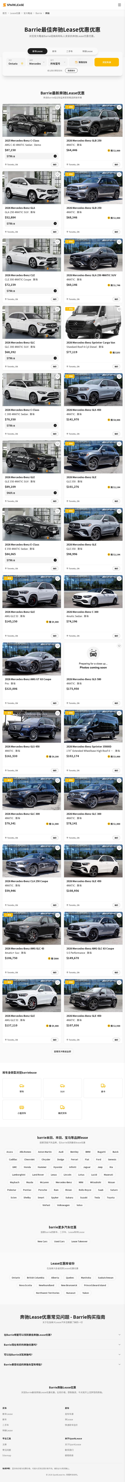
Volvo (79, 1205)
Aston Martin (45, 1151)
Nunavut (70, 1292)
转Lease (69, 1419)
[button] (55, 164)
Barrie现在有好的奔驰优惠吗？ (21, 1344)
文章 (4, 1444)
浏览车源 (106, 62)
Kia (111, 1167)
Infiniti (72, 1167)
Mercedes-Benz (64, 1182)
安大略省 (28, 13)
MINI (81, 1182)
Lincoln (67, 1174)
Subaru (69, 1197)
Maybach (14, 1182)
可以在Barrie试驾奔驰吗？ (19, 1354)
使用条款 (69, 1455)
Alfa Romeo (25, 1151)
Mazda (29, 1182)
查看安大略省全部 (62, 1051)
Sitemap (6, 1455)
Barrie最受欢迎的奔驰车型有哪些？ (23, 1364)
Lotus (81, 1174)
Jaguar (87, 1167)
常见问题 (6, 1449)
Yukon (85, 1292)
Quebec (70, 1277)
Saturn (114, 1189)
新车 (54, 51)
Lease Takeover (79, 1241)
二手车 (69, 51)
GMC (14, 1167)
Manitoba (86, 1277)
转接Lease (87, 51)
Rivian (68, 1189)
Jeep (100, 1167)
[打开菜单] (119, 5)
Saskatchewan (105, 1277)
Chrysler (46, 1159)
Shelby (27, 1197)
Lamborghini (18, 1174)
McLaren (44, 1182)
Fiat (87, 1159)
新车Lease (37, 51)
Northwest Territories (47, 1292)
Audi (61, 1151)
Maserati (108, 1174)
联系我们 (69, 1449)
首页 (4, 13)
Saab (100, 1189)
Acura (10, 1151)
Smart (41, 1197)
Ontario (16, 1277)
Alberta (55, 1277)
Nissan (111, 1182)
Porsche (42, 1189)
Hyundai (58, 1167)
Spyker (55, 1197)
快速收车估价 (71, 1424)
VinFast (46, 1205)
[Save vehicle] (57, 107)
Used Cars (59, 1241)
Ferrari (74, 1159)
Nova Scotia (25, 1285)
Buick (115, 1151)
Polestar (11, 1189)
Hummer (42, 1167)
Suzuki (83, 1197)
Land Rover (38, 1174)
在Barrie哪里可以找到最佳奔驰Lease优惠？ (28, 1335)
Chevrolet (29, 1159)
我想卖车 (71, 70)
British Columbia (35, 1277)
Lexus (54, 1174)
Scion (14, 1197)
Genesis (112, 1159)
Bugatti (102, 1151)
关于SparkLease (73, 1444)
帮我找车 (83, 62)
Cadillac (13, 1159)
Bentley (74, 1151)
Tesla (97, 1197)
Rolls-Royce (85, 1189)
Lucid (94, 1174)
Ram (56, 1189)
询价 (55, 164)
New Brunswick (69, 1285)
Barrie (39, 13)
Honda (27, 1167)
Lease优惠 (15, 13)
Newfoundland (46, 1285)
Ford (98, 1159)
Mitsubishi (95, 1182)
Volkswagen (63, 1205)
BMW (88, 1151)
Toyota (110, 1197)
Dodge (60, 1159)
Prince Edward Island (95, 1285)
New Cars (42, 1241)
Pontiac (27, 1189)
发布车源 (69, 1413)
